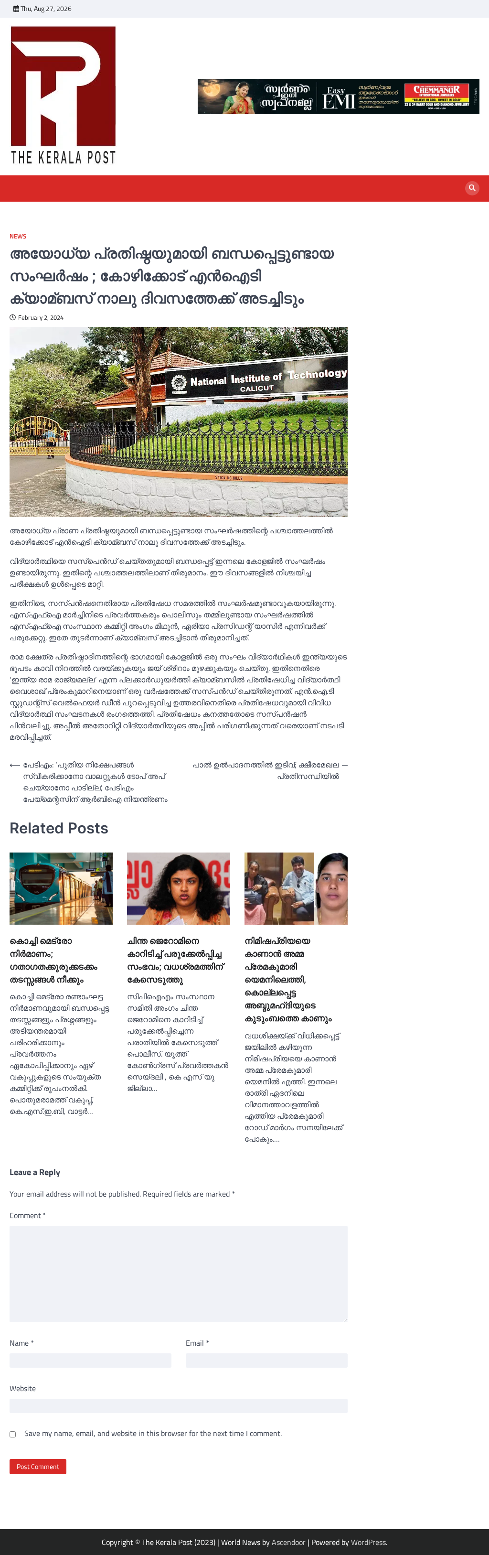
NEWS (18, 236)
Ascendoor (289, 1542)
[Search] (472, 188)
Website (23, 1388)
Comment (28, 1215)
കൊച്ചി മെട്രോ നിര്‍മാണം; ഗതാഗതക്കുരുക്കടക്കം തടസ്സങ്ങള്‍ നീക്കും (53, 960)
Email (197, 1343)
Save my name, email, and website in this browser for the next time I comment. (153, 1433)
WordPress (368, 1542)
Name (22, 1343)
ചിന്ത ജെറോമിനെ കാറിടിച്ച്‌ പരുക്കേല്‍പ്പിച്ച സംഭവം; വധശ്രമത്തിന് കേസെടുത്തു (175, 960)
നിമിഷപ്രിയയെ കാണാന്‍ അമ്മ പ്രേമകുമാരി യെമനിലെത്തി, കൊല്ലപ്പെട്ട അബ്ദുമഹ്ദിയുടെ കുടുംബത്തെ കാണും (288, 979)
